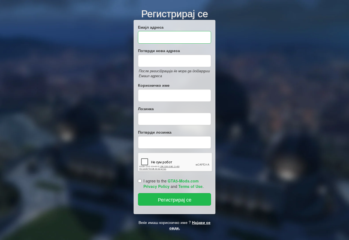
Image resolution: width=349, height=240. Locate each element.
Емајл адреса (151, 27)
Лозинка (146, 108)
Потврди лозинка (155, 132)
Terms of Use (190, 186)
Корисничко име (154, 85)
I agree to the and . (173, 183)
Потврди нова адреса (159, 50)
